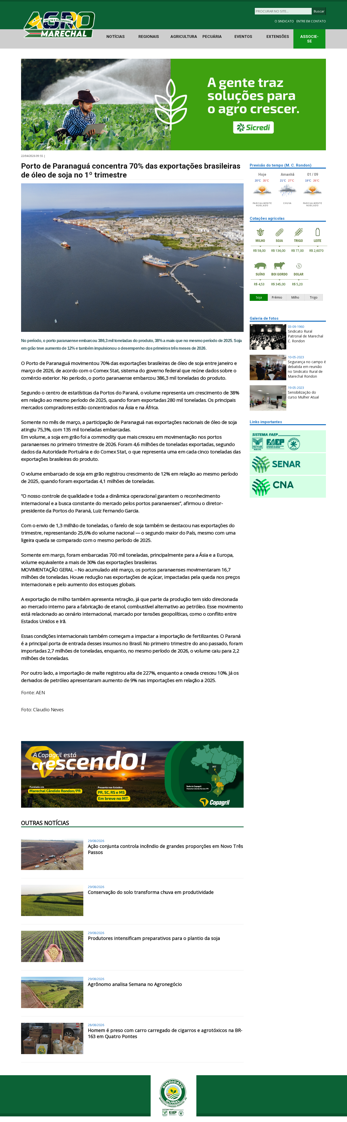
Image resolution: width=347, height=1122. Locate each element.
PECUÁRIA (212, 36)
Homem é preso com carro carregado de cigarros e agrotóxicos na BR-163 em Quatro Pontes (165, 1033)
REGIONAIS (148, 36)
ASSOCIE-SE (309, 38)
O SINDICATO (285, 21)
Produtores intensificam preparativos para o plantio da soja (154, 938)
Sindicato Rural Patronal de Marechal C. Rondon (305, 336)
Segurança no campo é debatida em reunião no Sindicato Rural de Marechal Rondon (307, 369)
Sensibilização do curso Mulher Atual (303, 395)
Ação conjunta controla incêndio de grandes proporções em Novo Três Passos (165, 849)
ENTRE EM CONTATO (311, 21)
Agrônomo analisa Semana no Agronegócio (135, 984)
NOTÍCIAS (115, 36)
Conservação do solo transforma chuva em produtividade (151, 892)
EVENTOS (243, 36)
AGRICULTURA (183, 36)
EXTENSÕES (277, 36)
